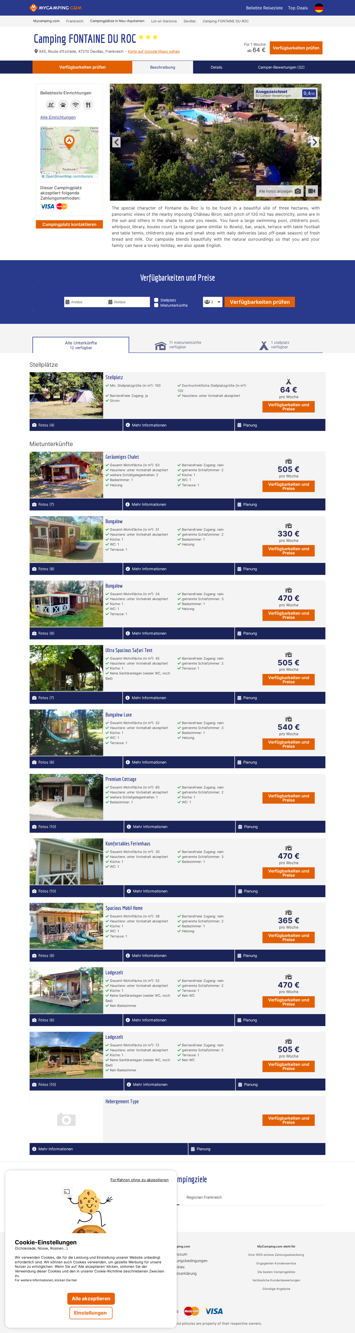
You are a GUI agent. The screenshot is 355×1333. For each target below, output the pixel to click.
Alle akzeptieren (91, 1299)
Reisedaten (75, 293)
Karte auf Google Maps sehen (154, 51)
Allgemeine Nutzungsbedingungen (177, 1260)
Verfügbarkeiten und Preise (288, 406)
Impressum (177, 1254)
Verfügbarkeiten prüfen (296, 47)
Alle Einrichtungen (58, 117)
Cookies (177, 1267)
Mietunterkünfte (174, 305)
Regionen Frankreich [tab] (204, 1197)
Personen (212, 293)
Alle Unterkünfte (81, 345)
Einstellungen (91, 1313)
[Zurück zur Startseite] (55, 8)
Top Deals (298, 7)
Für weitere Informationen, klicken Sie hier (46, 1280)
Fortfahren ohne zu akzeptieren (139, 1179)
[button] (69, 143)
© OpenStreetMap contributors (67, 176)
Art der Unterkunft (175, 293)
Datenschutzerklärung (178, 1273)
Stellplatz (168, 300)
